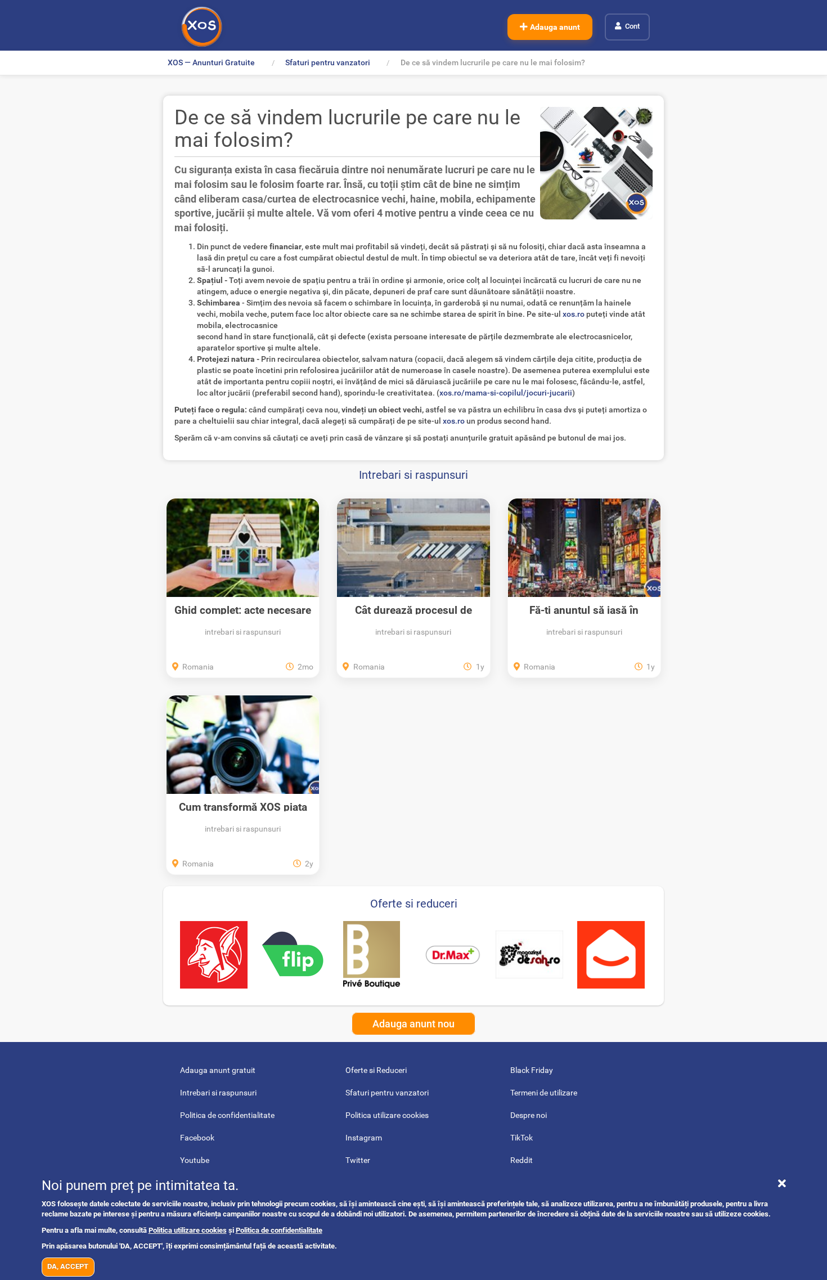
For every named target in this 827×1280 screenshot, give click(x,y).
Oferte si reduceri (413, 903)
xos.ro (574, 313)
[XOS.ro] (201, 27)
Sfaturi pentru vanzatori (327, 62)
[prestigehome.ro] (611, 954)
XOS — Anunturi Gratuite (211, 62)
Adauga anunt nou (413, 1024)
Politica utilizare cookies (188, 1230)
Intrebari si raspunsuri (413, 475)
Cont (632, 26)
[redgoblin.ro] (213, 954)
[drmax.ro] (450, 954)
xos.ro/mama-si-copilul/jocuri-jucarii (505, 392)
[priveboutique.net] (372, 954)
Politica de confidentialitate (279, 1230)
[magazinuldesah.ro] (529, 954)
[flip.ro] (292, 954)
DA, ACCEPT (67, 1266)
